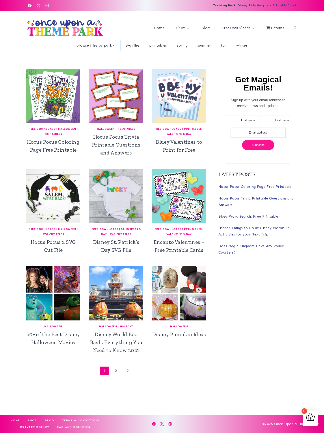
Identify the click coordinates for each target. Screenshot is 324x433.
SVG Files (133, 45)
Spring (182, 45)
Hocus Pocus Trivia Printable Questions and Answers (116, 145)
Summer (204, 45)
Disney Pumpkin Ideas (179, 334)
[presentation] (53, 96)
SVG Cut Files (53, 234)
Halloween (67, 128)
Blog (205, 27)
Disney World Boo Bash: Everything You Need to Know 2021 (116, 342)
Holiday (126, 326)
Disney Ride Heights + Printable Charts (267, 5)
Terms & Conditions (81, 420)
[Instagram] (47, 5)
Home (159, 27)
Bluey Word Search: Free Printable (248, 216)
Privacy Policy (34, 427)
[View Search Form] (295, 27)
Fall (223, 45)
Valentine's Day (179, 134)
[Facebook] (29, 5)
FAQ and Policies (73, 427)
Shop (32, 420)
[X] (38, 5)
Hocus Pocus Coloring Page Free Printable (255, 186)
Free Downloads (42, 128)
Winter (242, 45)
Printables (158, 45)
